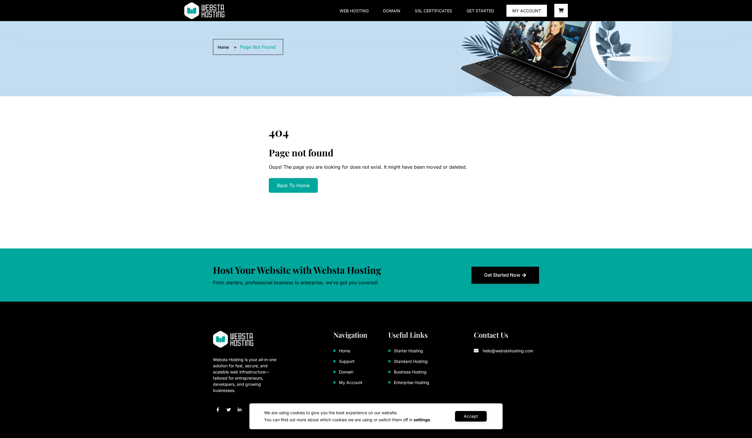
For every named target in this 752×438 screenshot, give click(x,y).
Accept (471, 416)
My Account (526, 10)
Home (224, 47)
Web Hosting (354, 10)
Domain (391, 10)
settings (422, 419)
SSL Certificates (433, 10)
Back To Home (293, 185)
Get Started (480, 10)
